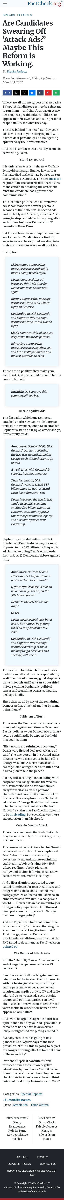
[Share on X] (16, 92)
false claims (40, 1105)
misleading (17, 814)
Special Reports (17, 15)
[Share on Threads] (24, 92)
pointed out (10, 946)
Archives (22, 1157)
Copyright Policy (19, 1164)
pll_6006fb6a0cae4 (17, 1099)
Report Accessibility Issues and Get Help (32, 1173)
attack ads (20, 1105)
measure (55, 178)
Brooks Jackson (17, 71)
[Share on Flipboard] (48, 92)
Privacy (42, 1157)
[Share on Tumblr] (40, 92)
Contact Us (48, 1164)
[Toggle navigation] (5, 3)
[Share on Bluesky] (32, 92)
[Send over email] (56, 92)
